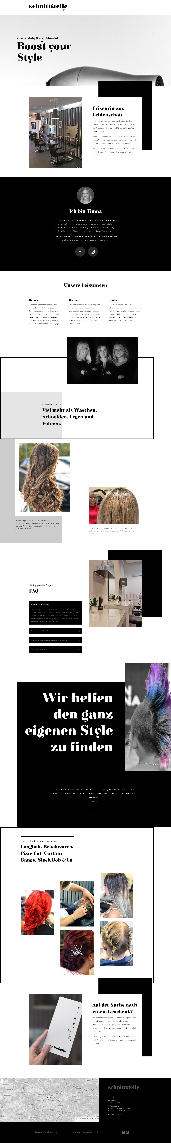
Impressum (77, 1132)
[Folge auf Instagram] (93, 252)
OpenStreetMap (81, 1118)
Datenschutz (87, 1132)
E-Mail (96, 1132)
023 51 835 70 (117, 1114)
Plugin (97, 1118)
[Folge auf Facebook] (80, 252)
